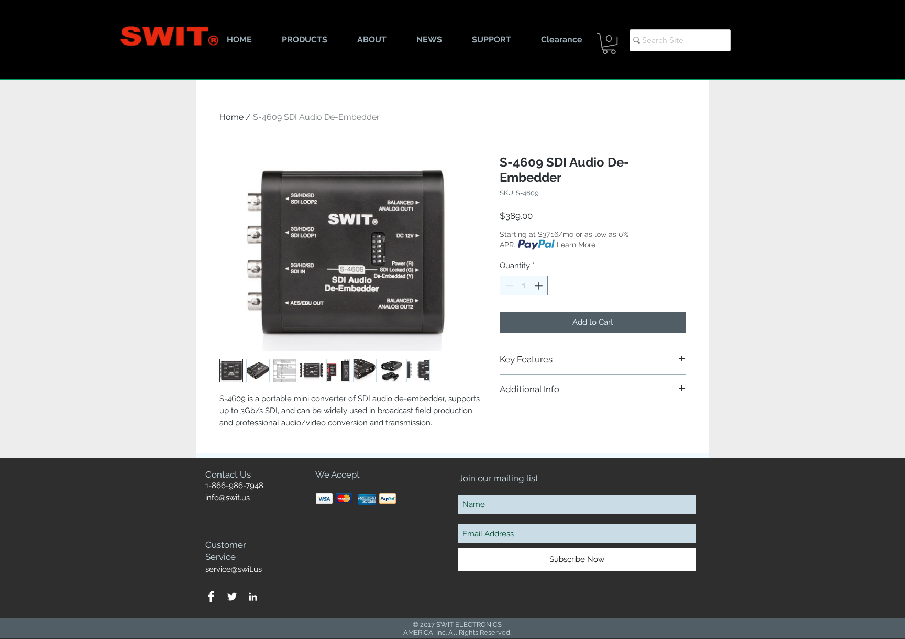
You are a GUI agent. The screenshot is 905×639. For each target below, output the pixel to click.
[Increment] (540, 285)
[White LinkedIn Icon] (253, 596)
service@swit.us (233, 569)
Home (231, 117)
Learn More (576, 244)
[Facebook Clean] (211, 596)
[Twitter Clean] (232, 596)
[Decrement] (508, 285)
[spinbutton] (524, 285)
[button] (609, 43)
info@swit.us (227, 497)
